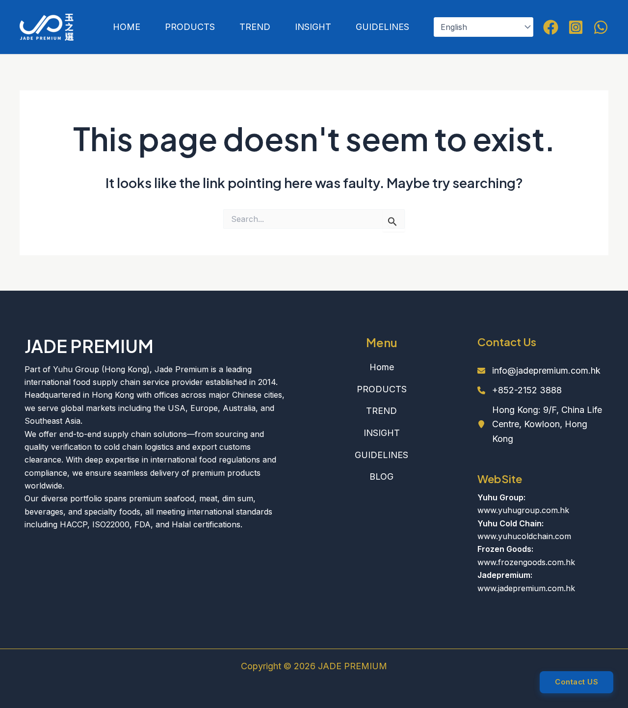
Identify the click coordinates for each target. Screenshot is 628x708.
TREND (254, 27)
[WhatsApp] (600, 27)
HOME (126, 27)
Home (381, 367)
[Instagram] (575, 27)
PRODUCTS (190, 27)
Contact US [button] (576, 681)
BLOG (381, 476)
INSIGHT (313, 27)
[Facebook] (550, 27)
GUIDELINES (382, 27)
